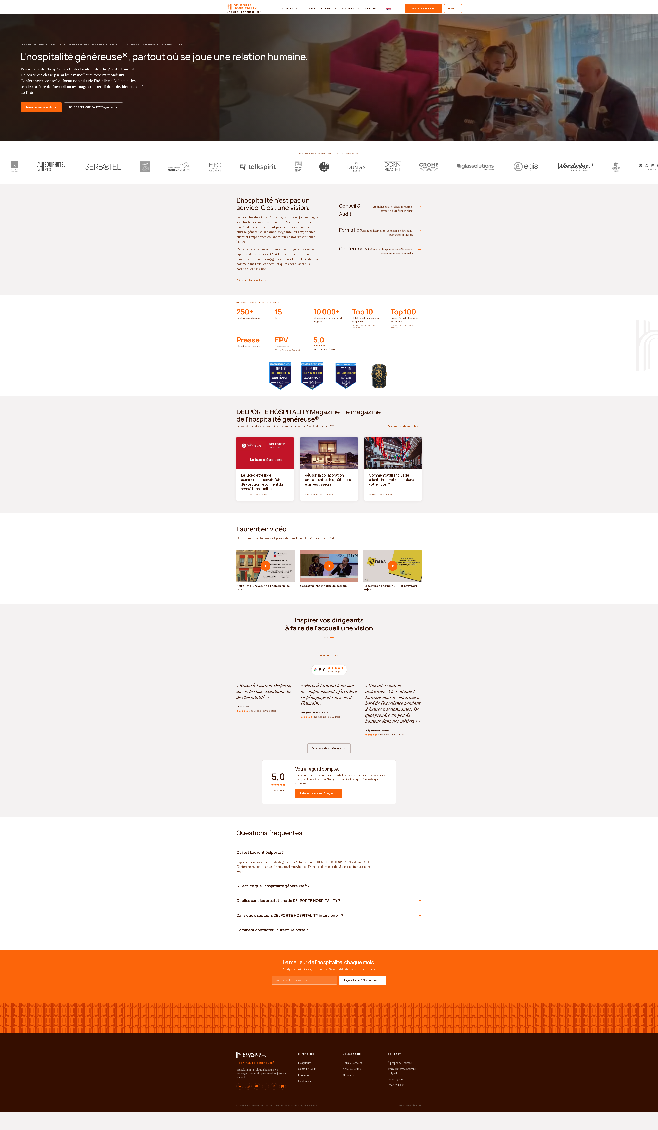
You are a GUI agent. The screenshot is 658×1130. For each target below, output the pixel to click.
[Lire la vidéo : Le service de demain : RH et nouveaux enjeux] (392, 566)
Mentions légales (410, 1123)
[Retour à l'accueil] (251, 1074)
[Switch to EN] (388, 9)
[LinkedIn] (239, 1104)
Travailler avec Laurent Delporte (401, 1089)
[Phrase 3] (333, 637)
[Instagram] (248, 1104)
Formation (329, 8)
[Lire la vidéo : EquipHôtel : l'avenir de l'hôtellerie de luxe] (265, 566)
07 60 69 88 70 (396, 1103)
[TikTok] (265, 1104)
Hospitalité (290, 8)
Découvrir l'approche (251, 280)
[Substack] (282, 1104)
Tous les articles (352, 1080)
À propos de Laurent (399, 1080)
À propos (371, 8)
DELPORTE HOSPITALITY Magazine (93, 107)
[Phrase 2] (330, 637)
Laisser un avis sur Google (318, 811)
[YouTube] (257, 1104)
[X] (274, 1104)
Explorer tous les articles (405, 426)
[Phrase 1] (326, 637)
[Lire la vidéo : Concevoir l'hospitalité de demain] (329, 566)
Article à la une (352, 1087)
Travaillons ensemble (423, 8)
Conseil (310, 8)
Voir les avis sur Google (328, 766)
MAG (453, 8)
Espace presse (396, 1097)
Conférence (350, 8)
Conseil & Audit (307, 1087)
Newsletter (349, 1093)
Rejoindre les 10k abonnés (362, 998)
